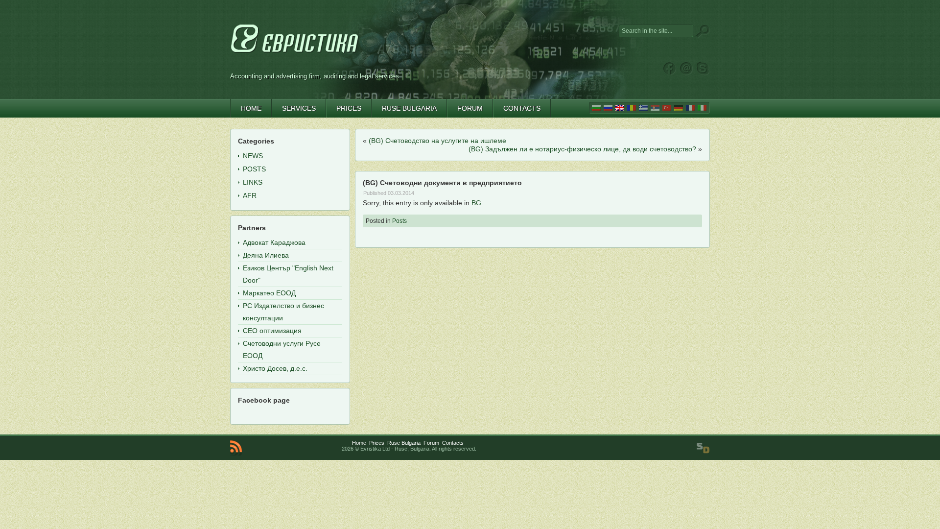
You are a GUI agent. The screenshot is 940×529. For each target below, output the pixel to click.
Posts (399, 220)
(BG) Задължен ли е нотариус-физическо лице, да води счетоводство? (582, 149)
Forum (431, 443)
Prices (376, 443)
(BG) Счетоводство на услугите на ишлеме (437, 140)
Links (252, 182)
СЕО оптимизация (272, 331)
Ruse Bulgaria (404, 443)
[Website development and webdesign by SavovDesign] (703, 448)
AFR (250, 195)
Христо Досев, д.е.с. (275, 368)
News (253, 156)
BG (476, 203)
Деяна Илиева (266, 255)
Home (359, 443)
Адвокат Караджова (274, 242)
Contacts (453, 443)
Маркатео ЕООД (269, 293)
